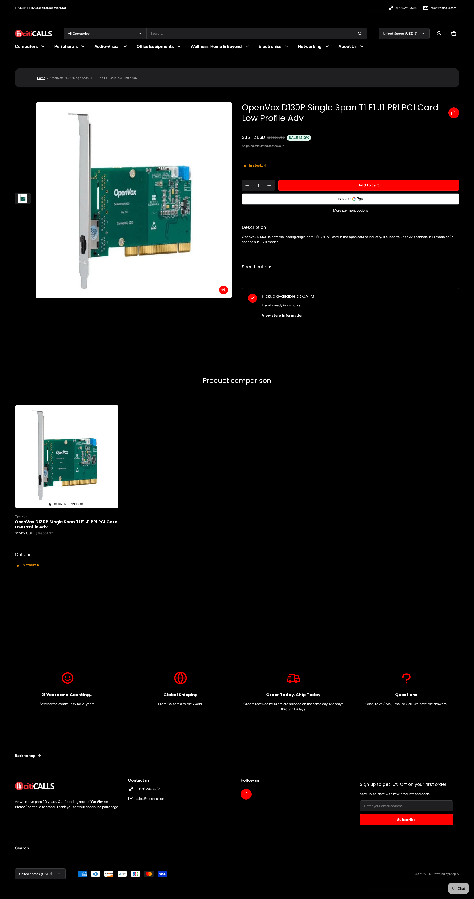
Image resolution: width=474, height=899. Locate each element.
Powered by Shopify (446, 874)
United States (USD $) (400, 33)
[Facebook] (246, 794)
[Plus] (269, 185)
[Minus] (247, 185)
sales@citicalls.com (443, 8)
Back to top (25, 755)
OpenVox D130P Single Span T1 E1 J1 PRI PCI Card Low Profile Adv (66, 524)
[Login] (439, 33)
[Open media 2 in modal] (134, 200)
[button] (453, 33)
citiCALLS (424, 874)
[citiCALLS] (33, 34)
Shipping (248, 146)
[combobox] (256, 33)
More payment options (350, 210)
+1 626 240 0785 (406, 8)
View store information (283, 315)
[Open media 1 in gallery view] (23, 198)
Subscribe (406, 819)
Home (41, 78)
